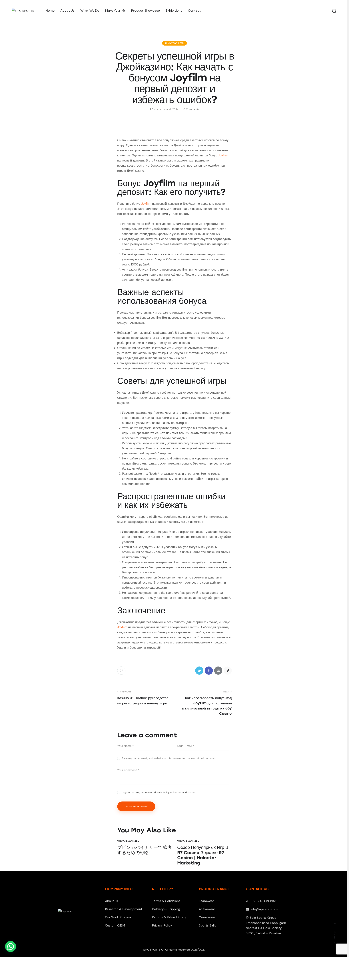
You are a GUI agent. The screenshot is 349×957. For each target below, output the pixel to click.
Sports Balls (207, 925)
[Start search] (334, 11)
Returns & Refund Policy (169, 917)
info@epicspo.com (264, 909)
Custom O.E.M (115, 925)
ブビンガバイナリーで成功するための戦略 (144, 850)
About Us (111, 901)
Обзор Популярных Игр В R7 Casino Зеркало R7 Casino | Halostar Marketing (202, 855)
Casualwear (207, 917)
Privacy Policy (162, 925)
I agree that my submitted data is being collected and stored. (159, 792)
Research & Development (123, 909)
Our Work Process (118, 917)
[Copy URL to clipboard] (228, 670)
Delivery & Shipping (166, 909)
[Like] (121, 670)
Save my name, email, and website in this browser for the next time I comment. (169, 758)
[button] (10, 946)
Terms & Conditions (166, 901)
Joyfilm (223, 155)
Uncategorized (174, 43)
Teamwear (206, 901)
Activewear (207, 909)
